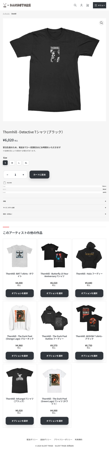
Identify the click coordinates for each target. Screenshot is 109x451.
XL (26, 162)
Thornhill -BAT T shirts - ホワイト (19, 275)
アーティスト (6, 13)
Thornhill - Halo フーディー (89, 273)
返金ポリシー (45, 439)
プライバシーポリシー (63, 439)
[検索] (75, 5)
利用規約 (78, 439)
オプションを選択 (20, 293)
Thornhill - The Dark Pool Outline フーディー (54, 337)
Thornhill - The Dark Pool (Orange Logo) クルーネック (20, 337)
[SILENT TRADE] (17, 5)
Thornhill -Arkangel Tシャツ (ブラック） (19, 400)
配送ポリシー (32, 439)
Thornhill (13, 13)
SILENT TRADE (47, 445)
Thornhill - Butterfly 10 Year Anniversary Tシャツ (54, 275)
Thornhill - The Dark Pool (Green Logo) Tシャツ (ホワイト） (54, 401)
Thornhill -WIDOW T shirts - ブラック (89, 337)
